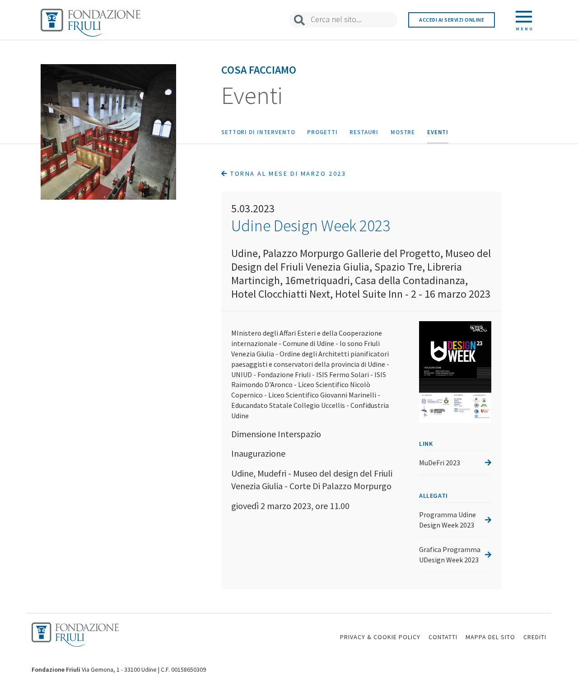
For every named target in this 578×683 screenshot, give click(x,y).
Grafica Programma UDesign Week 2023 (449, 554)
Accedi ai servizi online (451, 19)
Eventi (437, 132)
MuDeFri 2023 (439, 462)
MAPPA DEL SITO (490, 637)
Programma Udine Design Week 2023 (447, 519)
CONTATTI (443, 637)
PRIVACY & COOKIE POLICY (380, 637)
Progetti (322, 132)
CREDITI (534, 637)
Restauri (364, 132)
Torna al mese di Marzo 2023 (287, 173)
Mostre (403, 132)
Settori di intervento (258, 132)
